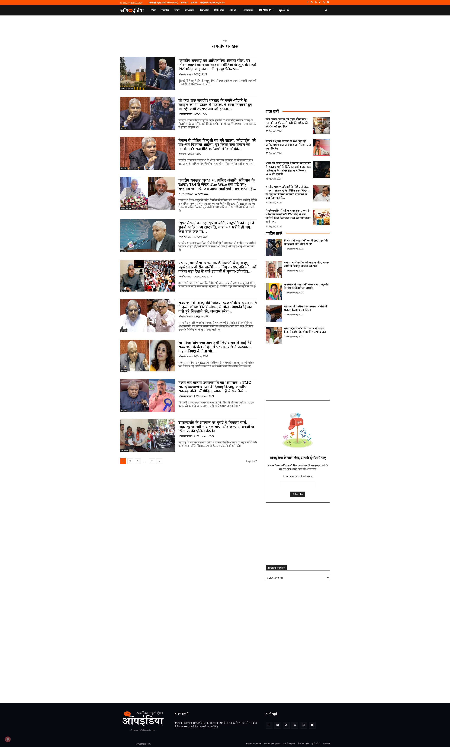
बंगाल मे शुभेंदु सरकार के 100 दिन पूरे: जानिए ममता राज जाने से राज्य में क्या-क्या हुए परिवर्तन (288, 145)
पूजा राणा (182, 153)
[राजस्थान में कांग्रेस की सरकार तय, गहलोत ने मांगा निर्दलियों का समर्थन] (274, 291)
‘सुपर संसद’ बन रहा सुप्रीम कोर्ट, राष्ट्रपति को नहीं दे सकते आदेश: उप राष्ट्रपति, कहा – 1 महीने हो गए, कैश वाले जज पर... (216, 228)
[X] (320, 3)
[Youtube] (328, 3)
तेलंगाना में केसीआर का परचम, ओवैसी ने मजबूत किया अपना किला (305, 308)
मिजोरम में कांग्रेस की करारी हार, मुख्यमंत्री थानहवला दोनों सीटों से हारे (306, 242)
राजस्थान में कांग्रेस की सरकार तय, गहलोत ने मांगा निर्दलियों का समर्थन (306, 286)
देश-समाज (124, 291)
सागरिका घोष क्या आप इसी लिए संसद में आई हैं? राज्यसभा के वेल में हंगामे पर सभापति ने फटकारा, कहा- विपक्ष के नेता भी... (215, 347)
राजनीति (124, 128)
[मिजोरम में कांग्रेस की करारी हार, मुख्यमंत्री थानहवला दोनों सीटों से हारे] (274, 247)
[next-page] (159, 461)
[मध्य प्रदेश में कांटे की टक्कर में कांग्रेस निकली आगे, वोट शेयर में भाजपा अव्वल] (274, 335)
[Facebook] (308, 3)
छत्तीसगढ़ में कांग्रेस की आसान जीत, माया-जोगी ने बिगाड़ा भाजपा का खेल (306, 264)
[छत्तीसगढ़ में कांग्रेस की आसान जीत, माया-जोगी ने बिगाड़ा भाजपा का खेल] (274, 269)
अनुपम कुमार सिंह (185, 193)
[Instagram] (312, 3)
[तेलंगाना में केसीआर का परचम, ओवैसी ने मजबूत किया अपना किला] (274, 313)
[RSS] (316, 3)
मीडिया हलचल (126, 208)
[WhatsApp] (324, 3)
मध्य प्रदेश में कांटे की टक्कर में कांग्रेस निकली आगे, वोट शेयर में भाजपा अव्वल (305, 330)
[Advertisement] (298, 534)
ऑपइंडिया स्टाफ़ (184, 74)
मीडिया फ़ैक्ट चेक (127, 88)
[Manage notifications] (8, 739)
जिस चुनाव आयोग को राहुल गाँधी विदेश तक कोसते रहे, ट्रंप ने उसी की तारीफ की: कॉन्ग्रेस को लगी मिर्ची (287, 123)
